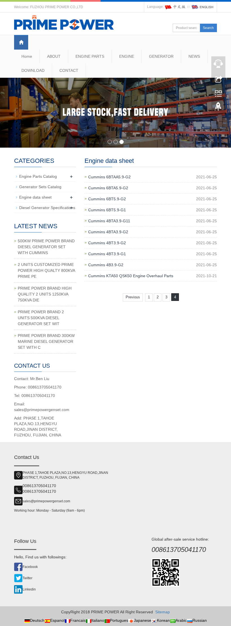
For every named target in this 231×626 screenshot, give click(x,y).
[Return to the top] (218, 108)
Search (208, 28)
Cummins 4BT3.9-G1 (107, 254)
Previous (133, 297)
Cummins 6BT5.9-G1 (107, 210)
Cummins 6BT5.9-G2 (107, 199)
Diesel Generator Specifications (47, 207)
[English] (202, 7)
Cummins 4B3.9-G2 (105, 265)
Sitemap (162, 612)
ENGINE (126, 56)
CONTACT (68, 70)
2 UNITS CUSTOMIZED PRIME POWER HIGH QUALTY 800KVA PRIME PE (46, 270)
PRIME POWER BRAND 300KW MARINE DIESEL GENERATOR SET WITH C (46, 341)
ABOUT (54, 56)
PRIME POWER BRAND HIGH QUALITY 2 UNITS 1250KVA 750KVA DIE (45, 294)
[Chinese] (175, 7)
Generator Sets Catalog (40, 187)
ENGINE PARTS (89, 56)
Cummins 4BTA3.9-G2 (108, 232)
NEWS (194, 56)
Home (26, 56)
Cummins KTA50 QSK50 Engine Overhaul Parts (130, 276)
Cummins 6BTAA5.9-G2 (109, 177)
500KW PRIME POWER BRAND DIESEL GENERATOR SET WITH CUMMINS (46, 247)
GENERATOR (161, 56)
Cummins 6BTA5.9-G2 (108, 188)
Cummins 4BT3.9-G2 (107, 243)
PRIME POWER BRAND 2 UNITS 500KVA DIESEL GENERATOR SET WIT (41, 318)
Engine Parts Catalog (38, 176)
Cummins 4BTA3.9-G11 (109, 221)
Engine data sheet (35, 197)
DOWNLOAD (33, 70)
